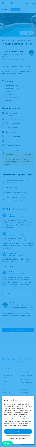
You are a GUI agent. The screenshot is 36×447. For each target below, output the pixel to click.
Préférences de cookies (18, 438)
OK (18, 431)
